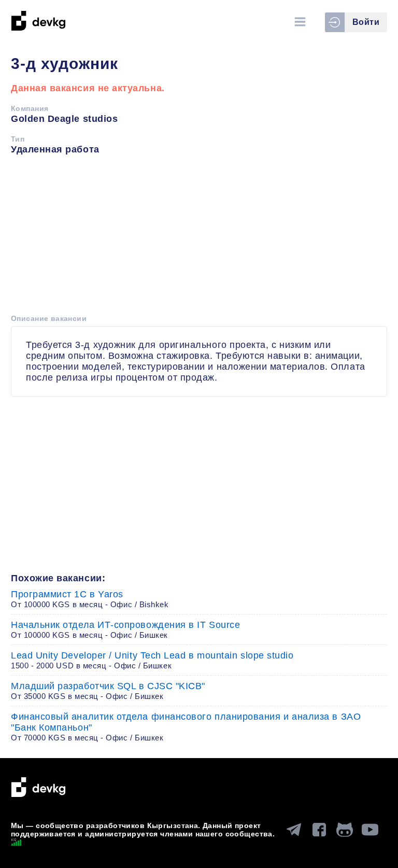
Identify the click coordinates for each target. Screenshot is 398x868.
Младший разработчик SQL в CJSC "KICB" (108, 691)
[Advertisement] (199, 238)
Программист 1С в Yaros (90, 599)
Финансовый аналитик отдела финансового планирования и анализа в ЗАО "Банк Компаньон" (186, 726)
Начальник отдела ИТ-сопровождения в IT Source (125, 629)
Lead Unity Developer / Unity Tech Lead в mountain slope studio (152, 660)
